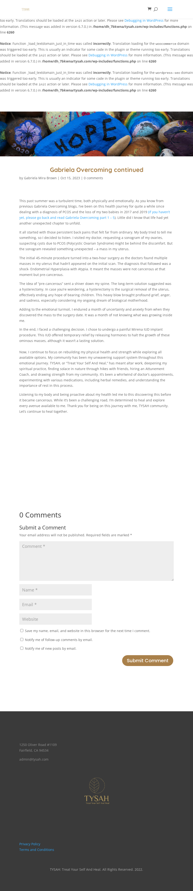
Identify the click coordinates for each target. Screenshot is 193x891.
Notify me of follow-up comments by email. (59, 639)
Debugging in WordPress (144, 20)
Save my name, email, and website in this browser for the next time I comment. (87, 631)
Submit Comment (148, 660)
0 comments (93, 178)
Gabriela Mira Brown (40, 178)
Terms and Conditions (36, 849)
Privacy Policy (29, 844)
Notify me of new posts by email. (50, 648)
